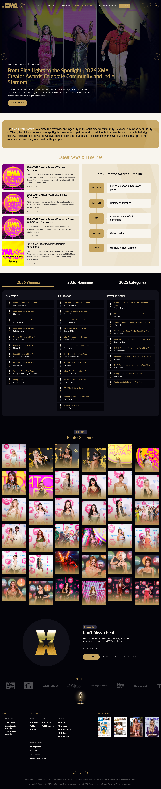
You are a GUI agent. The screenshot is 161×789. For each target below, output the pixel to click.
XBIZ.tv (33, 729)
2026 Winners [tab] (28, 283)
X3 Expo (33, 750)
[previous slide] (4, 56)
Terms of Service (122, 784)
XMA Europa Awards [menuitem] (106, 5)
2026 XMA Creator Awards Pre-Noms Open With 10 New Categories (50, 221)
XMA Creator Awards (11, 727)
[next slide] (157, 56)
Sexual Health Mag (38, 758)
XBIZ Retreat (63, 736)
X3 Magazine (35, 746)
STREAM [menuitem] (124, 5)
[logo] (14, 5)
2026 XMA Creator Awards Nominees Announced (47, 196)
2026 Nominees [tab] (80, 283)
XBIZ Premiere (48, 726)
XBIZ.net (33, 726)
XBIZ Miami (63, 726)
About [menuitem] (39, 5)
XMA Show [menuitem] (65, 5)
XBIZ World (46, 722)
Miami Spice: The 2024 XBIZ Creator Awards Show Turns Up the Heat (57, 83)
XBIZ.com (34, 722)
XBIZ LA (61, 722)
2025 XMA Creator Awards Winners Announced (46, 245)
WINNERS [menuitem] (50, 5)
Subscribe (91, 657)
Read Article (17, 103)
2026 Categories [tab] (132, 283)
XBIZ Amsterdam (65, 729)
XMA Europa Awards (10, 732)
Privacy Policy (132, 657)
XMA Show (10, 722)
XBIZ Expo (62, 733)
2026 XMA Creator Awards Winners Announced (46, 169)
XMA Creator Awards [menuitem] (84, 5)
